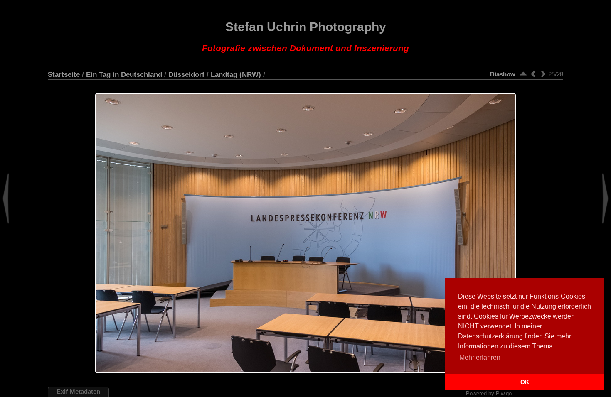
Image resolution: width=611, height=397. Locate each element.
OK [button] (524, 382)
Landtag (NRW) (236, 74)
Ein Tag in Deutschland (124, 74)
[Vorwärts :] (543, 73)
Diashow (502, 74)
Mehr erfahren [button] (479, 357)
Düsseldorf (186, 74)
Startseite (64, 74)
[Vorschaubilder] (523, 73)
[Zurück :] (533, 73)
